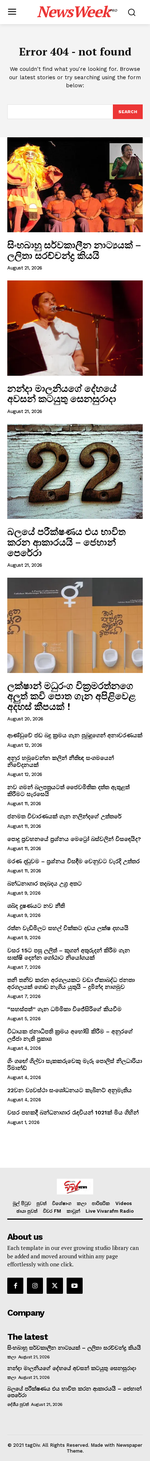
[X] (55, 1286)
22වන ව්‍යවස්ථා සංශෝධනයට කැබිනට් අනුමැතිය (69, 1090)
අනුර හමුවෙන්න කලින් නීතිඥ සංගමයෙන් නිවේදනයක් (60, 761)
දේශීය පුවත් (18, 1404)
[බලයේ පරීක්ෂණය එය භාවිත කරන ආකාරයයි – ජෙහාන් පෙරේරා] (75, 471)
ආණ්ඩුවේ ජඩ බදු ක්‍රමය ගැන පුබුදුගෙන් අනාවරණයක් (74, 735)
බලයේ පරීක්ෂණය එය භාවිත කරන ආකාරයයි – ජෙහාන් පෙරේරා (66, 541)
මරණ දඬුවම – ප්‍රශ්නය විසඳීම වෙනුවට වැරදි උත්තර (73, 861)
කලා (11, 1356)
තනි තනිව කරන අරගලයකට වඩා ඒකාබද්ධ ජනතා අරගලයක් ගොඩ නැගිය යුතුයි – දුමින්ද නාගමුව (71, 983)
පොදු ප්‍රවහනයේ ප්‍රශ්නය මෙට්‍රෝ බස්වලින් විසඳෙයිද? (74, 838)
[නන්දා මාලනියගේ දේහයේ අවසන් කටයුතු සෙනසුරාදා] (75, 327)
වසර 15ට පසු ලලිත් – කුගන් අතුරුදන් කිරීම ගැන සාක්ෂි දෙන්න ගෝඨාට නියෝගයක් (68, 954)
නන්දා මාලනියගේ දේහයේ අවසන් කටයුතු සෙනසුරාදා (63, 393)
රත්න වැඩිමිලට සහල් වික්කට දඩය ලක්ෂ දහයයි (68, 928)
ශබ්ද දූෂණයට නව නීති (36, 905)
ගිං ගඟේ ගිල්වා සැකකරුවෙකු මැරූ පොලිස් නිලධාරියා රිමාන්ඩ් (74, 1064)
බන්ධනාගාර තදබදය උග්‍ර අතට (44, 883)
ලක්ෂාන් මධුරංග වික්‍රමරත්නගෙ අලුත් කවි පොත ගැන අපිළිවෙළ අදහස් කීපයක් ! (71, 695)
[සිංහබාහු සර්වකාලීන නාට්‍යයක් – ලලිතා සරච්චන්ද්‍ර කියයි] (75, 184)
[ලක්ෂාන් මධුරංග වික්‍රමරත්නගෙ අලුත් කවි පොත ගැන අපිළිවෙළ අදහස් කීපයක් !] (75, 625)
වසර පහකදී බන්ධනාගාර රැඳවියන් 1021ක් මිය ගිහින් (73, 1112)
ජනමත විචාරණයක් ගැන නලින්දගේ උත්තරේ (64, 816)
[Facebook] (15, 1286)
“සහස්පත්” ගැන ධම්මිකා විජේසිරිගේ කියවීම (64, 1009)
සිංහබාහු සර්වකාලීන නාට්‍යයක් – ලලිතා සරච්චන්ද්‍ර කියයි (74, 249)
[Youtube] (75, 1286)
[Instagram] (35, 1286)
